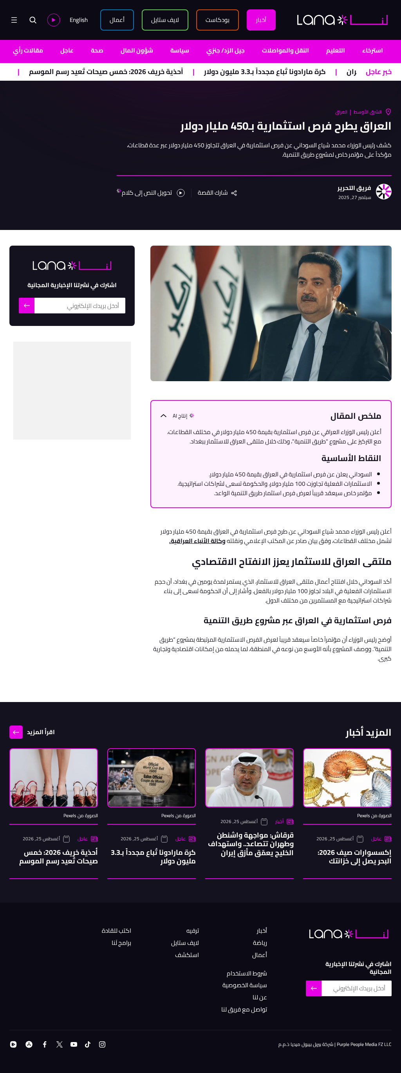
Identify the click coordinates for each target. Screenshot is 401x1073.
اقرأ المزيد (41, 732)
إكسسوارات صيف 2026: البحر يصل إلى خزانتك (355, 857)
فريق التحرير (354, 188)
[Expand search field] (33, 20)
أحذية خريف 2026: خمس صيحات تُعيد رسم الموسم (132, 72)
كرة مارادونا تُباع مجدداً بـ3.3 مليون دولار (291, 72)
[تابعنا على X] (59, 1044)
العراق (341, 112)
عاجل (67, 50)
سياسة (179, 50)
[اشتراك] (26, 305)
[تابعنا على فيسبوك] (45, 1044)
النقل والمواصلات (285, 50)
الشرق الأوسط (367, 112)
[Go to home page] (342, 19)
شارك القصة (213, 192)
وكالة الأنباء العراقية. (197, 540)
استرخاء (372, 50)
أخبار (279, 821)
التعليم (335, 50)
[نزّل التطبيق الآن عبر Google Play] (13, 1044)
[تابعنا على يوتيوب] (73, 1044)
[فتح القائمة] (14, 20)
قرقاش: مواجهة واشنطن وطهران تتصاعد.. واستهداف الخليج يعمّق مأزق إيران (251, 844)
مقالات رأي (28, 50)
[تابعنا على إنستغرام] (102, 1044)
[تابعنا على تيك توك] (87, 1044)
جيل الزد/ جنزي (225, 50)
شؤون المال (137, 50)
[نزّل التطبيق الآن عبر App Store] (29, 1044)
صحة (97, 50)
